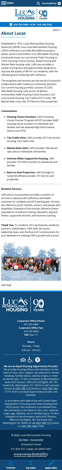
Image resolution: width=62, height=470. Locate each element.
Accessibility (37, 439)
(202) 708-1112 (23, 388)
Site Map (23, 439)
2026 (16, 435)
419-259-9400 (31, 324)
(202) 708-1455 (50, 388)
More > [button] (57, 30)
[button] (7, 2)
